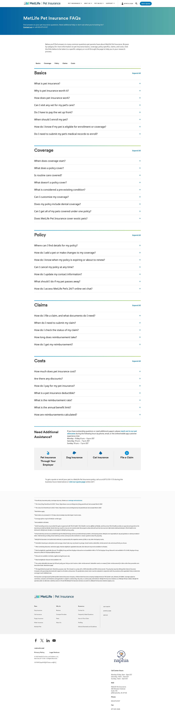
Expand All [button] (136, 73)
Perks (57, 618)
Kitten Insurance (38, 622)
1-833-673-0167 (39, 648)
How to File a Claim (83, 618)
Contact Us (81, 610)
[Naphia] (121, 666)
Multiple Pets (37, 626)
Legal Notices (54, 652)
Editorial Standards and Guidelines (87, 626)
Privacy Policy (39, 652)
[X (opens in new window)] (42, 641)
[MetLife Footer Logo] (54, 598)
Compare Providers (61, 614)
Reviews (58, 610)
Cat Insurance (38, 614)
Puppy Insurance (38, 618)
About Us (58, 622)
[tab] (38, 63)
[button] (75, 3)
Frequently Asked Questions (85, 614)
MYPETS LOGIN (107, 611)
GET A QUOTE (106, 606)
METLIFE (105, 615)
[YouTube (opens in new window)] (54, 641)
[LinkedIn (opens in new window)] (48, 641)
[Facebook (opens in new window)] (35, 641)
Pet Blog (80, 622)
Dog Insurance (38, 610)
